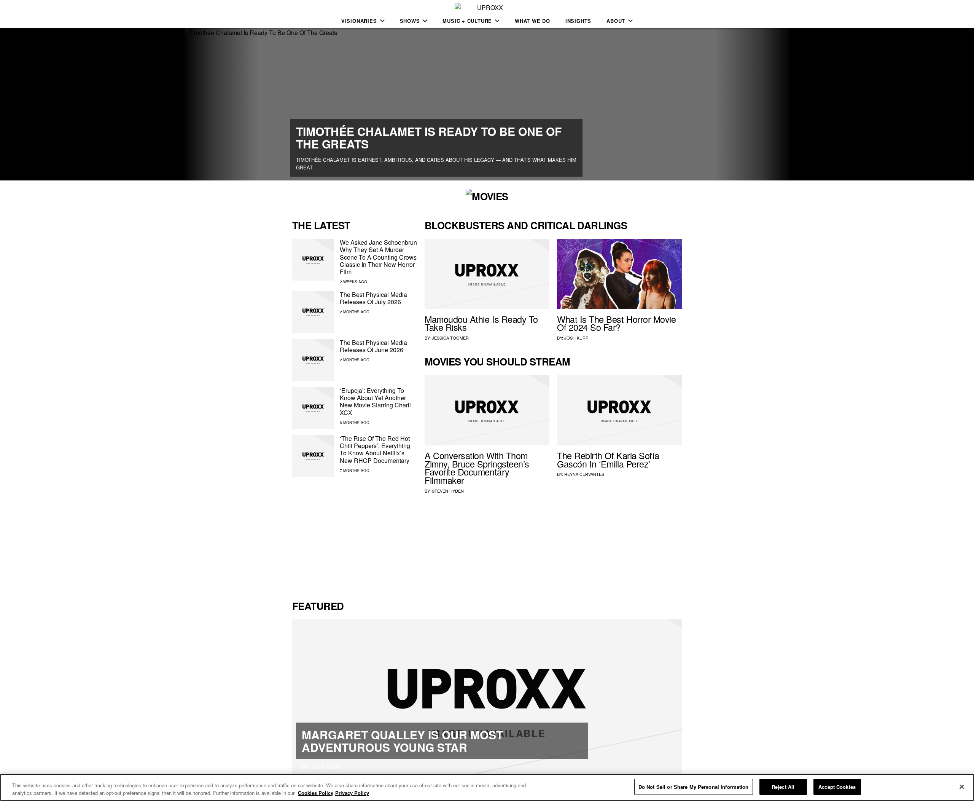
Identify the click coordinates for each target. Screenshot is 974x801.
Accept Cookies (837, 786)
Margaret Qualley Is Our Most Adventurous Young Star (402, 740)
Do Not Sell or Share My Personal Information (693, 786)
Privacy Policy (352, 792)
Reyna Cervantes (584, 474)
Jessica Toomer (450, 338)
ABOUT (615, 20)
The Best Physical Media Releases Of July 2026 (373, 298)
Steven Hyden (448, 491)
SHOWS (410, 20)
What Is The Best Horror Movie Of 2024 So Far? (616, 323)
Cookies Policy (315, 792)
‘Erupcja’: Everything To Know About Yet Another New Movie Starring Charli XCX (375, 401)
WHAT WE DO (532, 20)
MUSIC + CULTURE (467, 20)
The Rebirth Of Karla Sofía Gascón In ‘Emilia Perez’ (608, 459)
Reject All (783, 786)
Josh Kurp (576, 338)
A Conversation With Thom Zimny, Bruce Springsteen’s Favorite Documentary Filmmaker (477, 468)
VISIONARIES (359, 20)
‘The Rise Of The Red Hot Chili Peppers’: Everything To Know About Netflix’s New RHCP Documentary (375, 449)
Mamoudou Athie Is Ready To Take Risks (481, 323)
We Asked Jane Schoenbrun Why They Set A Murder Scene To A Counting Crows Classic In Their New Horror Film (378, 257)
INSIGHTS (578, 20)
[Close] (961, 786)
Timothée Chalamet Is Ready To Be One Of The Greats (429, 137)
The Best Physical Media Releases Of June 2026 (373, 346)
